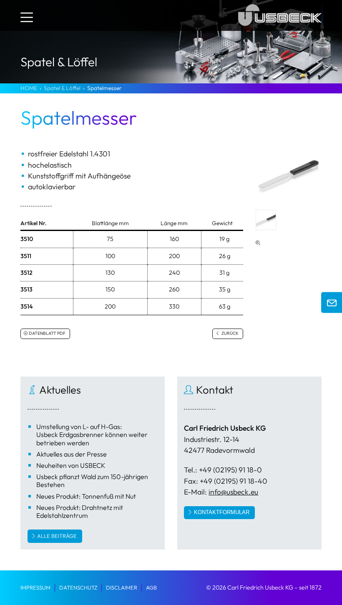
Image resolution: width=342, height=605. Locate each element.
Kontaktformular (221, 512)
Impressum (35, 587)
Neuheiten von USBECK (71, 465)
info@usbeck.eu (233, 492)
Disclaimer (121, 587)
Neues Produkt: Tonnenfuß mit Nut (86, 496)
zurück (230, 333)
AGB (151, 587)
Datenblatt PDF (47, 333)
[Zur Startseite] (280, 27)
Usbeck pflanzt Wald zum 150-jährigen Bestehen (92, 480)
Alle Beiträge (57, 535)
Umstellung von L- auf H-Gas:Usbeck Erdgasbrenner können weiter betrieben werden (92, 434)
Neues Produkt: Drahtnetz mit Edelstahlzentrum (79, 511)
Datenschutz (78, 587)
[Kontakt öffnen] (331, 302)
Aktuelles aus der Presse (71, 454)
